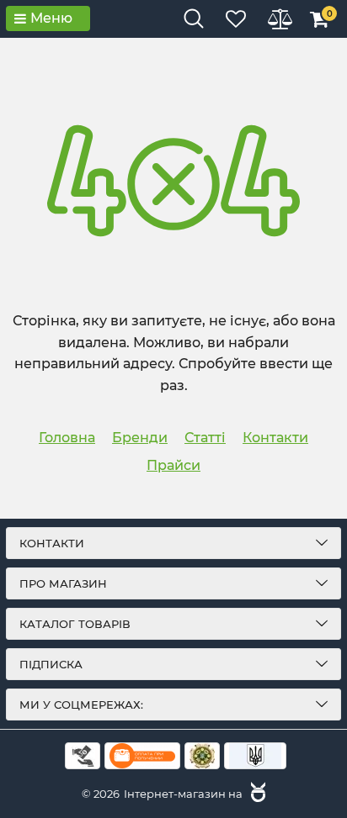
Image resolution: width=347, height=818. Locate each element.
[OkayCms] (256, 793)
